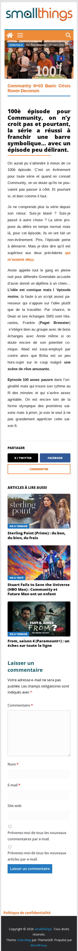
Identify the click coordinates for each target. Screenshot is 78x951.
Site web (14, 805)
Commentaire (20, 705)
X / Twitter (23, 458)
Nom (13, 764)
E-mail (14, 785)
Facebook (55, 458)
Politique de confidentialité (26, 912)
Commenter (39, 469)
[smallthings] (10, 35)
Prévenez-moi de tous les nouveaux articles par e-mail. (37, 856)
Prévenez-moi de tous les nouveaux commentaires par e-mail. (37, 835)
